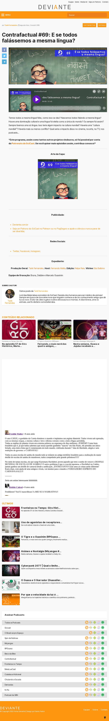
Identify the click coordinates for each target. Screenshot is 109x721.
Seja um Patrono (95, 2)
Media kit (83, 2)
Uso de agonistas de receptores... (41, 522)
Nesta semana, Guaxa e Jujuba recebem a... (86, 345)
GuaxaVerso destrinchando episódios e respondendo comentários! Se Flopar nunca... (53, 583)
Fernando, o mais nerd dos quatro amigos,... (52, 345)
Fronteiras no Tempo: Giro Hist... (40, 507)
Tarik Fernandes (11, 25)
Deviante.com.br (20, 224)
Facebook (25, 251)
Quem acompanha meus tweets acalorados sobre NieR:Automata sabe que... (50, 568)
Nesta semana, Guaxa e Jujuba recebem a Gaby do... (41, 554)
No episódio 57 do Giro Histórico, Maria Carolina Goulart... (42, 511)
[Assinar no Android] (94, 623)
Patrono (24, 228)
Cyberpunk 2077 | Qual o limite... (40, 565)
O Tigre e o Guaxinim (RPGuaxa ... (41, 536)
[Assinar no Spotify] (102, 623)
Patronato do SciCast (23, 143)
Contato (105, 2)
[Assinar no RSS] (86, 623)
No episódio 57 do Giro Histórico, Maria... (14, 345)
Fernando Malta (58, 268)
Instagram (35, 251)
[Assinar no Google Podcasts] (90, 623)
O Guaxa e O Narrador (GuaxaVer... (41, 580)
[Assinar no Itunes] (98, 623)
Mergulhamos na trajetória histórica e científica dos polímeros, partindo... (48, 597)
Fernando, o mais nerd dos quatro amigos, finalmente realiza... (44, 540)
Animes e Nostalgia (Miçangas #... (41, 551)
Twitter (16, 251)
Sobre (77, 2)
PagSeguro (62, 228)
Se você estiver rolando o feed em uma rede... (38, 525)
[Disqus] (54, 394)
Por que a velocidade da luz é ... (40, 594)
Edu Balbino (99, 268)
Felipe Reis (80, 268)
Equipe (71, 2)
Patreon (46, 228)
